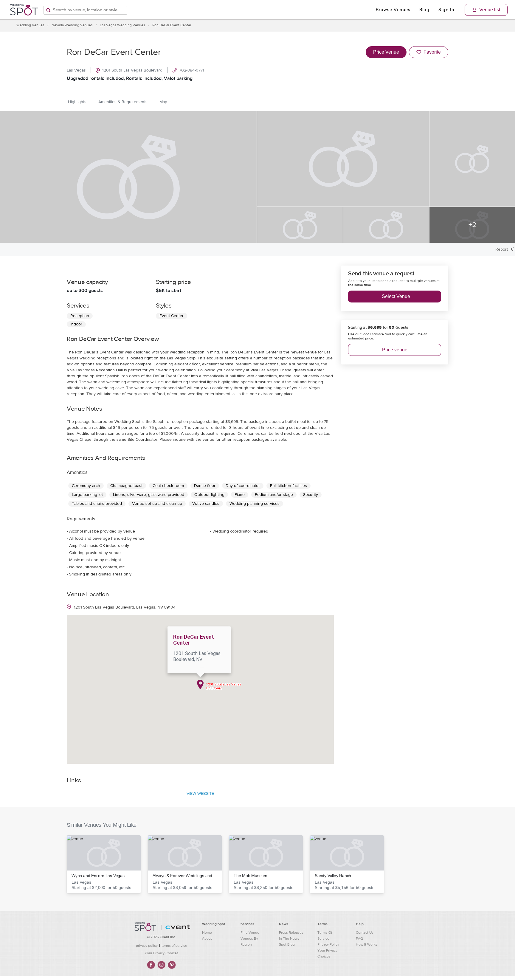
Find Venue (250, 932)
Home (207, 932)
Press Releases (291, 932)
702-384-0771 (191, 70)
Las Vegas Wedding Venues (122, 25)
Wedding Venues (30, 25)
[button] (104, 864)
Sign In (446, 10)
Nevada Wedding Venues (72, 25)
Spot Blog (287, 944)
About (207, 938)
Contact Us (364, 932)
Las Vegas (76, 70)
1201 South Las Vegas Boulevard (132, 70)
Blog (424, 10)
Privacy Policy (328, 944)
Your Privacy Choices (162, 953)
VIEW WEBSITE (200, 793)
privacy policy (147, 945)
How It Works (366, 944)
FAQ (359, 938)
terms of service (174, 945)
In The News (289, 938)
